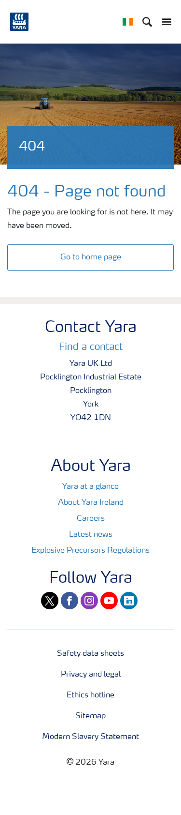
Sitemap (90, 716)
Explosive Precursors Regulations (90, 551)
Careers (91, 519)
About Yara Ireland (91, 503)
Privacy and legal (91, 675)
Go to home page (90, 257)
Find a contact (91, 347)
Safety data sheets (90, 654)
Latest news (90, 535)
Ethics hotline (90, 695)
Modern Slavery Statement (90, 737)
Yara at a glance (90, 487)
